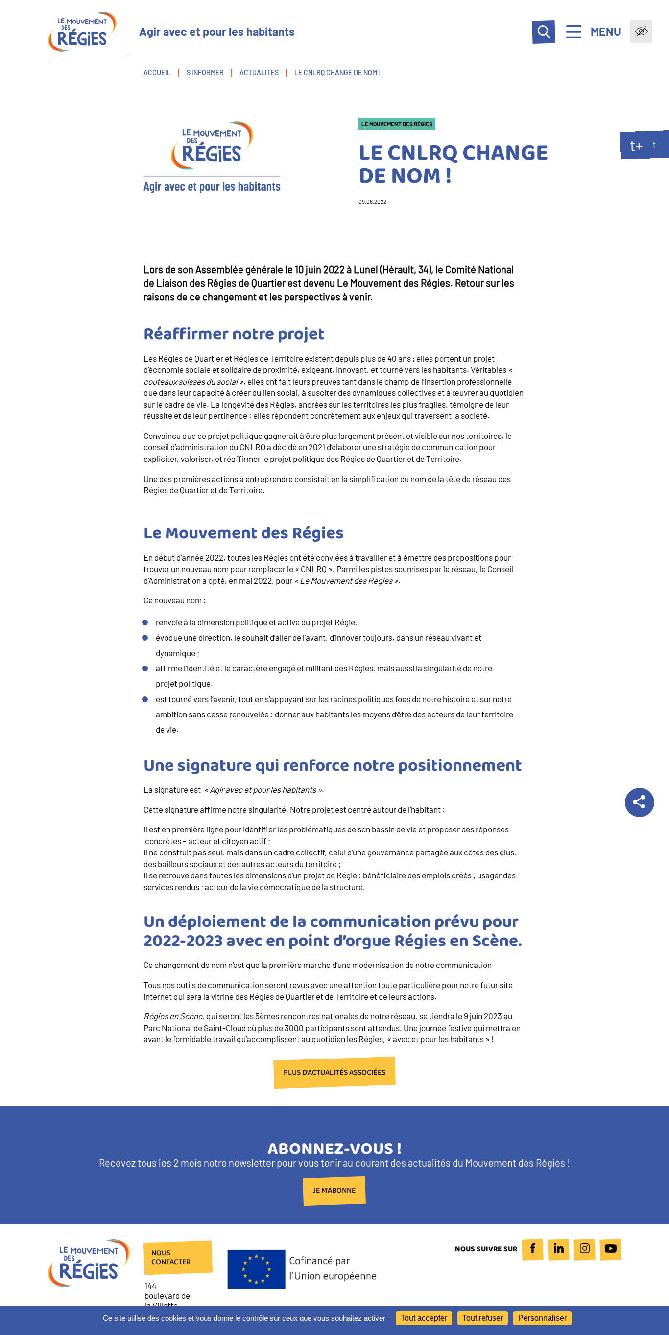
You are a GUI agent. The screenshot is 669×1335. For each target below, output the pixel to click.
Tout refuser (482, 1318)
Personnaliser (542, 1318)
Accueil (157, 73)
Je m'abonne (334, 1191)
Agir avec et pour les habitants (217, 31)
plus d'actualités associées (334, 1072)
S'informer (205, 73)
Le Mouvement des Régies (396, 123)
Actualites (259, 73)
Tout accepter (424, 1318)
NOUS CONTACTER (171, 1257)
